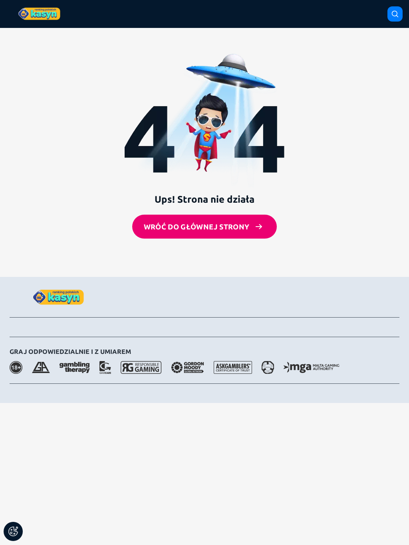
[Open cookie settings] (13, 531)
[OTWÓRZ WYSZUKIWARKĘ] (395, 14)
